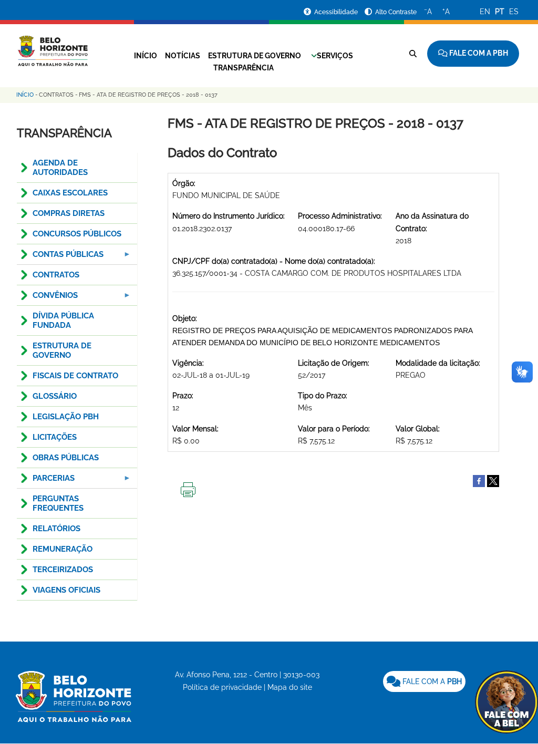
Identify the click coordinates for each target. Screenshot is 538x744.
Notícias (182, 55)
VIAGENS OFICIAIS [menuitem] (66, 590)
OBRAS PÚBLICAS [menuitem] (66, 457)
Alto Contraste (396, 12)
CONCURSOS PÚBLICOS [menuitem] (77, 234)
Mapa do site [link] (289, 687)
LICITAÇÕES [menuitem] (55, 437)
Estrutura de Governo (254, 55)
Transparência (243, 68)
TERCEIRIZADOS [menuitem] (63, 569)
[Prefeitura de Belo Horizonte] (52, 44)
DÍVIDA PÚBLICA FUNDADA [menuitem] (63, 320)
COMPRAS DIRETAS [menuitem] (69, 213)
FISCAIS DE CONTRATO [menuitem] (75, 375)
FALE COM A (431, 681)
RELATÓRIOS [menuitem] (56, 528)
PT (499, 11)
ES (514, 11)
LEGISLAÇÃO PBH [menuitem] (66, 416)
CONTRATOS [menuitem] (56, 275)
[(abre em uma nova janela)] (493, 480)
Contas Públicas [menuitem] (60, 257)
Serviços (335, 55)
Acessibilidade (336, 12)
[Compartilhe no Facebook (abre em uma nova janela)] (479, 480)
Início (145, 55)
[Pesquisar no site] (413, 53)
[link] (424, 681)
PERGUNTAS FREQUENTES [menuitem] (58, 503)
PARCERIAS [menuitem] (46, 481)
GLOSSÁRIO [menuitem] (55, 396)
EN (485, 11)
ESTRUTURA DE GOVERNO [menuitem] (62, 350)
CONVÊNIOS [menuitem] (47, 298)
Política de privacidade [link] (222, 687)
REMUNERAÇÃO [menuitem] (62, 549)
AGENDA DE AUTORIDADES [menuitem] (60, 167)
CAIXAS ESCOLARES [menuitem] (70, 193)
